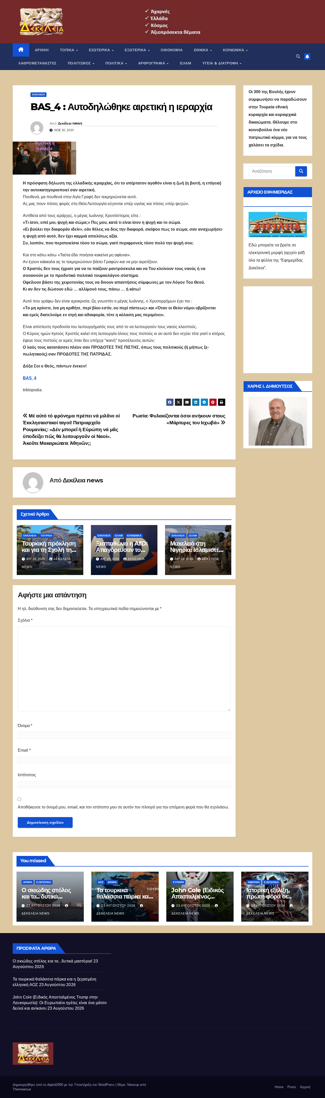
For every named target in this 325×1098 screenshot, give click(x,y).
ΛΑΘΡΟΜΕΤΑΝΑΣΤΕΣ (37, 63)
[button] (298, 56)
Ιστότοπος (27, 775)
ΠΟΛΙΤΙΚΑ (115, 63)
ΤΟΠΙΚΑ (68, 50)
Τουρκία (46, 535)
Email (24, 750)
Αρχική (305, 1087)
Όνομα (25, 725)
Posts (291, 1087)
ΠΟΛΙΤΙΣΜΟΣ (80, 63)
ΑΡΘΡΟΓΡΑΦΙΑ (152, 63)
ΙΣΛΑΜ (185, 63)
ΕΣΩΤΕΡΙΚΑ (100, 50)
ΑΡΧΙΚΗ (42, 50)
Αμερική (253, 882)
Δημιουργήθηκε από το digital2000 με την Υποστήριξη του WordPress (64, 1085)
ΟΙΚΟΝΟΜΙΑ (172, 50)
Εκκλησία (38, 94)
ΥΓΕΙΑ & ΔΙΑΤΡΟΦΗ (220, 63)
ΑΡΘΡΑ (27, 882)
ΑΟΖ (100, 882)
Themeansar (22, 1089)
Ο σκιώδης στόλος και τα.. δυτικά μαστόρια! (46, 896)
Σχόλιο (25, 620)
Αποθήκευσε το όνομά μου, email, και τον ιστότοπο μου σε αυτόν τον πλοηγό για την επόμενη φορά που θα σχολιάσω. (123, 807)
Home (279, 1087)
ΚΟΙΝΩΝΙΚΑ (234, 50)
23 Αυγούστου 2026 (43, 905)
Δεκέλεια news (70, 123)
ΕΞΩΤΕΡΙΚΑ (136, 50)
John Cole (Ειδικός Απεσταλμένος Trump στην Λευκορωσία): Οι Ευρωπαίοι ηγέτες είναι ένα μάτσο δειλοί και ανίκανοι (60, 1002)
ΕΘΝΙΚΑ (202, 50)
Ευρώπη (178, 882)
